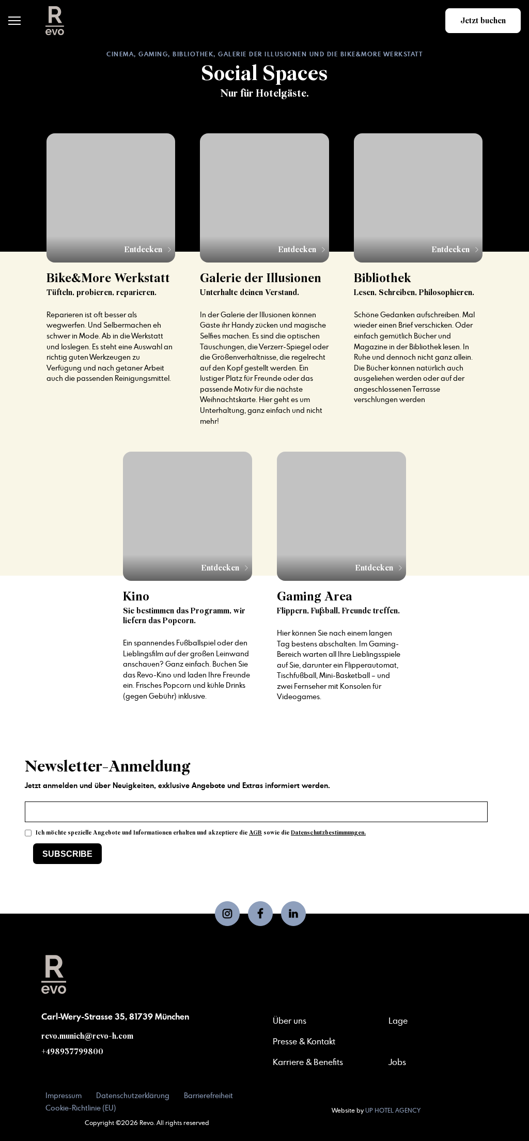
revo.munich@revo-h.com (87, 1036)
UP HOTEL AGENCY (376, 1110)
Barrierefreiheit (208, 1096)
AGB (255, 832)
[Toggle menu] (14, 20)
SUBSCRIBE (67, 854)
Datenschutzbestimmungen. (328, 832)
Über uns (289, 1021)
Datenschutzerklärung (132, 1096)
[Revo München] (54, 20)
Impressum (63, 1096)
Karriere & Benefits (308, 1062)
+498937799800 (72, 1051)
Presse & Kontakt (304, 1042)
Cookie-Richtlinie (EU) (80, 1108)
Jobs (397, 1062)
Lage (398, 1021)
